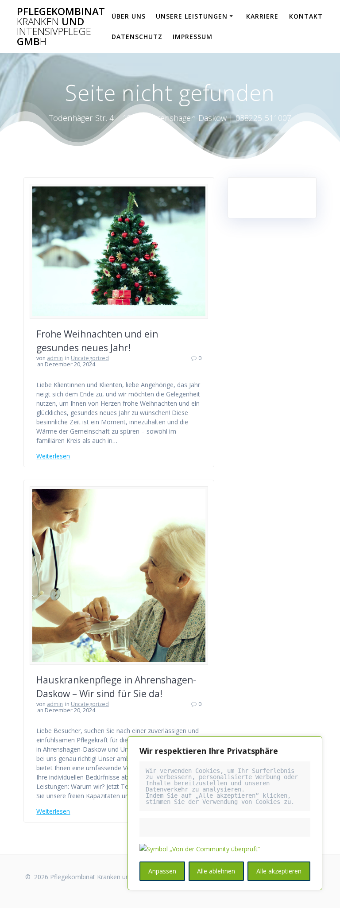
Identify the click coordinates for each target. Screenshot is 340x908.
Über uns (129, 16)
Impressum (192, 36)
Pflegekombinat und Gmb (61, 27)
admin (55, 358)
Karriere (262, 16)
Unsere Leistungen (192, 16)
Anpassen (162, 871)
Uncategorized (90, 358)
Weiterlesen (53, 456)
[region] (225, 813)
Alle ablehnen (216, 871)
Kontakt (306, 16)
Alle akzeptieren (278, 871)
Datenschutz (137, 36)
